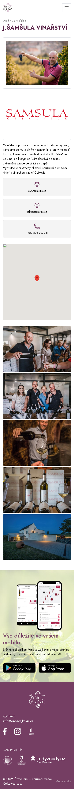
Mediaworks (63, 781)
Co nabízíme (19, 21)
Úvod (6, 21)
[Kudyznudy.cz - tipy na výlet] (48, 760)
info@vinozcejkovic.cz (18, 721)
